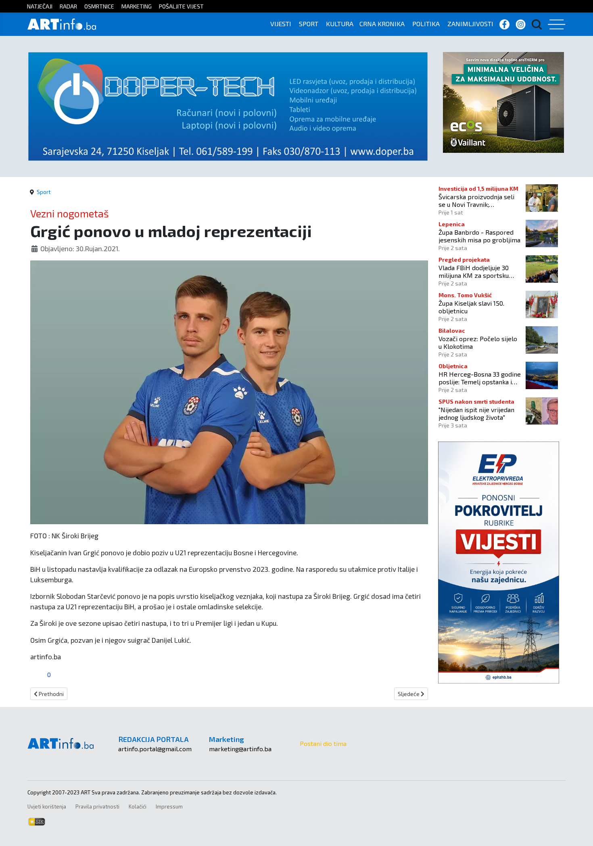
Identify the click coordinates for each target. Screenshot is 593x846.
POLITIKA (426, 23)
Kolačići (137, 806)
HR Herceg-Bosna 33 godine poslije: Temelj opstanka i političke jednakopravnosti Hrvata (479, 377)
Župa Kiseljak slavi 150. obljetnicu (471, 307)
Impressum (169, 806)
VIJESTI (280, 23)
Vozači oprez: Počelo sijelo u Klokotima (477, 342)
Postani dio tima (323, 743)
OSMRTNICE (99, 6)
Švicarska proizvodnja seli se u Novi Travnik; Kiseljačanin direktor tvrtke (478, 200)
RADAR (68, 6)
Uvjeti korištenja (46, 806)
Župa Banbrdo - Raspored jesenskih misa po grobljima (479, 236)
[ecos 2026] (503, 101)
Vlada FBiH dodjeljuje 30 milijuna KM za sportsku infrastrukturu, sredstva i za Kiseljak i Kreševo (478, 271)
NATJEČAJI (39, 6)
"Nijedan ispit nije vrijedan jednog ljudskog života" (476, 413)
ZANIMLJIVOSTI (470, 23)
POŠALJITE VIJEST (181, 6)
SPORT (308, 23)
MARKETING (136, 6)
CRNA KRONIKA (382, 23)
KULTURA (339, 23)
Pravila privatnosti (97, 806)
